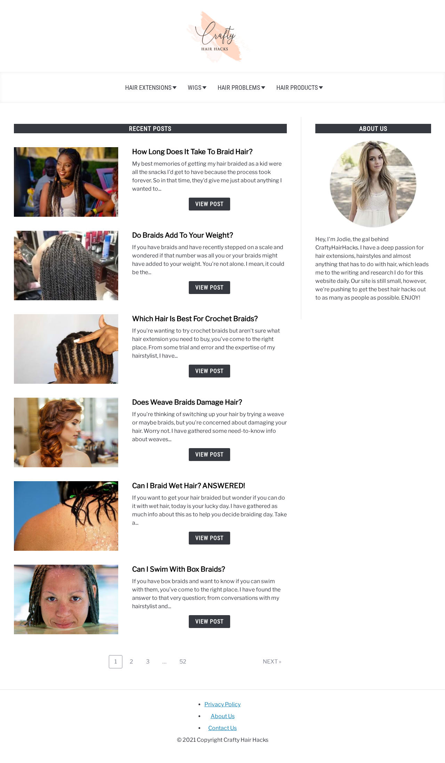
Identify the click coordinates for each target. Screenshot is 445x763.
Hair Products (297, 87)
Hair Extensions (148, 87)
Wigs (194, 87)
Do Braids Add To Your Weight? (182, 235)
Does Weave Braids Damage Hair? (187, 402)
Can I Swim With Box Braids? (178, 569)
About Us (223, 716)
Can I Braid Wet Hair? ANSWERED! (188, 486)
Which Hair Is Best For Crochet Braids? (195, 319)
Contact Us (222, 728)
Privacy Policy (222, 704)
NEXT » (272, 661)
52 (185, 661)
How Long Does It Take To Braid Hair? (192, 152)
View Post (209, 204)
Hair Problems (239, 87)
